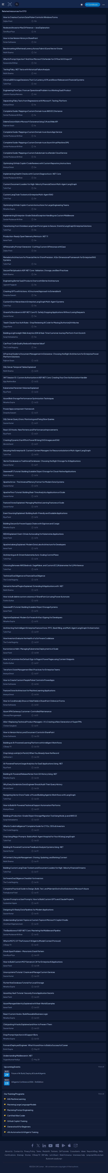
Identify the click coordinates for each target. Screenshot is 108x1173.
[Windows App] (57, 1146)
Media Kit (46, 1151)
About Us (9, 1151)
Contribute (92, 4)
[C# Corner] (10, 4)
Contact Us (18, 1151)
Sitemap (20, 1155)
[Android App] (63, 1146)
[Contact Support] (75, 1146)
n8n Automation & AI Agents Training (22, 1132)
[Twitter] (38, 1146)
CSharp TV (36, 1155)
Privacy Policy (29, 1151)
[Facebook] (32, 1146)
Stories (28, 1155)
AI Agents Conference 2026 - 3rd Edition (27, 1082)
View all (101, 1067)
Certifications (10, 1155)
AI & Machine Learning (16, 1099)
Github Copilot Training (17, 1121)
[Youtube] (50, 1146)
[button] (103, 5)
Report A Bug (92, 1151)
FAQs (101, 1151)
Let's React (54, 1155)
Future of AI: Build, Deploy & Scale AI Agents (28, 1073)
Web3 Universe (66, 1155)
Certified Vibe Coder (16, 1115)
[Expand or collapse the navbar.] (3, 4)
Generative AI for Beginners (19, 1126)
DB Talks (45, 1155)
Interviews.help (79, 1155)
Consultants (75, 1151)
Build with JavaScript (54, 1159)
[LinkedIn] (44, 1146)
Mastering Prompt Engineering (20, 1110)
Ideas (83, 1151)
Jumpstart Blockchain (94, 1155)
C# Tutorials (64, 1151)
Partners (54, 1151)
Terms (38, 1151)
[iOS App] (69, 1146)
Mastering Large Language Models (21, 1104)
